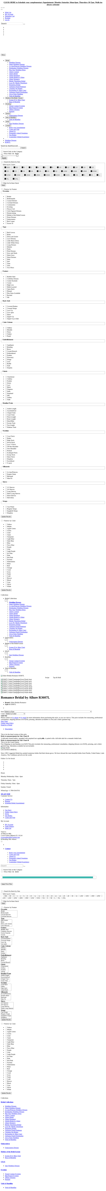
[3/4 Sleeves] (7, 1005)
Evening (10, 207)
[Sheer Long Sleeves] (7, 1008)
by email (23, 717)
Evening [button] (7, 657)
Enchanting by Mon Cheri (17, 630)
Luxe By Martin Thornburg (18, 623)
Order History (9, 826)
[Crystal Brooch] (5, 962)
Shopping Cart (9, 16)
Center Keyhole (12, 281)
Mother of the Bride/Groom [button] (14, 643)
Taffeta (9, 397)
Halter (9, 438)
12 (68, 167)
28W (38, 175)
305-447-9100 (5, 794)
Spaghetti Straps (12, 511)
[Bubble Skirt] (7, 929)
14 (76, 167)
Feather (9, 355)
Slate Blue (10, 541)
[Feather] (4, 970)
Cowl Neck (11, 436)
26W (28, 175)
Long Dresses (11, 245)
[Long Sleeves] (7, 1007)
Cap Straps (10, 507)
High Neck (10, 440)
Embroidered (11, 353)
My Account (9, 14)
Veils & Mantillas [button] (10, 668)
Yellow (9, 524)
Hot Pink (10, 557)
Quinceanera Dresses (16, 641)
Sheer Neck (11, 457)
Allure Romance (14, 615)
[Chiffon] (4, 968)
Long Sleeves (11, 491)
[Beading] (5, 959)
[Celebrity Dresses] (7, 931)
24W (18, 175)
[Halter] (6, 986)
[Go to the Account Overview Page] (1, 9)
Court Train (11, 415)
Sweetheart (10, 461)
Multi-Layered (11, 287)
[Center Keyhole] (7, 933)
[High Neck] (6, 988)
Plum (9, 564)
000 (8, 167)
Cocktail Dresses (12, 203)
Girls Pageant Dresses (14, 211)
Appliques (10, 345)
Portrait (9, 451)
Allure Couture (14, 612)
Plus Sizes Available (13, 293)
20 (8, 171)
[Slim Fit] (6, 999)
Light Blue (10, 539)
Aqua (9, 535)
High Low (10, 285)
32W (58, 175)
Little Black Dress (13, 241)
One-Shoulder (11, 448)
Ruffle (9, 364)
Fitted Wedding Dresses (17, 604)
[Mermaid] (6, 997)
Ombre (9, 334)
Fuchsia (9, 559)
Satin (8, 391)
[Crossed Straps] (6, 940)
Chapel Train (11, 413)
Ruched (9, 295)
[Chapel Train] (5, 979)
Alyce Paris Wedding (16, 634)
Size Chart (4, 721)
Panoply (11, 666)
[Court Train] (5, 981)
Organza (10, 389)
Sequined (10, 393)
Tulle (8, 399)
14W (65, 171)
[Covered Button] (6, 939)
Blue (8, 543)
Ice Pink (10, 553)
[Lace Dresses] (6, 926)
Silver (9, 584)
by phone (15, 717)
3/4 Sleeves (10, 489)
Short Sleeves (11, 495)
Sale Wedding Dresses (16, 655)
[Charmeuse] (4, 966)
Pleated (9, 291)
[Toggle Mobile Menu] (1, 841)
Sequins (9, 368)
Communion (11, 205)
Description (9, 729)
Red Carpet (10, 221)
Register (7, 18)
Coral (9, 570)
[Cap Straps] (6, 1012)
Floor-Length (11, 417)
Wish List (8, 12)
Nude (9, 574)
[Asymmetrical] (5, 977)
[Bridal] (9, 911)
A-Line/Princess (12, 472)
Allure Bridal (13, 613)
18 (93, 167)
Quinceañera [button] (9, 638)
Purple (9, 547)
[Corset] (7, 935)
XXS (67, 175)
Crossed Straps (12, 308)
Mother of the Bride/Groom (16, 215)
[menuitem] (55, 12)
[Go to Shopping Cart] (1, 7)
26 (32, 171)
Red (8, 566)
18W (85, 171)
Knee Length (11, 419)
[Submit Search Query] (24, 866)
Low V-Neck (11, 444)
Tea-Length (11, 425)
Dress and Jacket (12, 236)
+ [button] (6, 600)
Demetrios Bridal (14, 625)
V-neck (9, 463)
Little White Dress (13, 243)
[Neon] (3, 951)
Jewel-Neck (11, 442)
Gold (8, 576)
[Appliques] (5, 957)
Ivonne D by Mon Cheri (17, 647)
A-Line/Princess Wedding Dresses (20, 606)
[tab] (55, 617)
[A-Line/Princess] (6, 994)
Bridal (9, 196)
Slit (8, 297)
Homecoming (11, 213)
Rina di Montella (14, 649)
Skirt (8, 259)
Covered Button (12, 306)
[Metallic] (3, 950)
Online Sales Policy (7, 723)
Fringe (9, 359)
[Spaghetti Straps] (6, 1016)
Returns (7, 801)
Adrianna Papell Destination (18, 632)
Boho (9, 234)
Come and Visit (10, 817)
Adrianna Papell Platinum (17, 626)
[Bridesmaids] (9, 913)
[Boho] (6, 922)
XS (76, 175)
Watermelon (11, 561)
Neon (9, 332)
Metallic (9, 330)
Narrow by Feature (10, 189)
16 (84, 167)
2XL (16, 179)
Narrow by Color (10, 521)
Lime (9, 533)
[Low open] (6, 944)
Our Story (8, 810)
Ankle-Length (11, 409)
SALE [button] (7, 651)
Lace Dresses (11, 239)
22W (8, 175)
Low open (10, 312)
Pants (9, 249)
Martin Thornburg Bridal (17, 621)
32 (56, 171)
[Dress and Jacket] (6, 924)
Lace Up (10, 310)
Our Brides (8, 816)
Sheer (9, 314)
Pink (8, 555)
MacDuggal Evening (16, 663)
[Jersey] (4, 972)
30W (48, 175)
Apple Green (11, 528)
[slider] (94, 877)
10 (60, 167)
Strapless (10, 459)
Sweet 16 (10, 223)
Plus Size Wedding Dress (17, 610)
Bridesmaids (11, 198)
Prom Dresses (11, 217)
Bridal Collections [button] (11, 598)
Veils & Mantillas (14, 636)
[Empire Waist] (6, 996)
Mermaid (10, 476)
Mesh (9, 387)
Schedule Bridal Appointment (14, 803)
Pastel (9, 336)
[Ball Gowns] (6, 920)
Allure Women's (14, 619)
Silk (8, 395)
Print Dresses (11, 251)
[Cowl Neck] (6, 985)
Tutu (8, 265)
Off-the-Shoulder (12, 446)
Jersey (9, 383)
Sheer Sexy (10, 255)
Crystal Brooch (12, 351)
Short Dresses (11, 257)
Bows (9, 349)
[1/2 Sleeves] (7, 1003)
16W (75, 171)
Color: (3, 714)
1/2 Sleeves (10, 487)
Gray (8, 582)
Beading (10, 347)
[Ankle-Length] (5, 975)
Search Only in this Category (12, 151)
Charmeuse (10, 377)
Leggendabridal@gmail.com (10, 837)
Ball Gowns (11, 232)
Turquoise (10, 537)
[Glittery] (3, 948)
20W (95, 171)
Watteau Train (11, 427)
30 (48, 171)
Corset (9, 283)
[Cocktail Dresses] (9, 916)
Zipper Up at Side (13, 319)
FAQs (7, 814)
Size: (2, 711)
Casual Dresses (12, 201)
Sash (8, 366)
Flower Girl (11, 209)
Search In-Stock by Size (12, 162)
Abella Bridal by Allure (16, 617)
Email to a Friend (6, 725)
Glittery (9, 328)
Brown (9, 578)
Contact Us (8, 799)
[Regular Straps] (6, 1014)
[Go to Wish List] (4, 7)
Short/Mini (10, 421)
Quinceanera (11, 219)
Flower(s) (10, 357)
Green (9, 530)
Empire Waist (11, 474)
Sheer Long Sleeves (13, 493)
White (9, 586)
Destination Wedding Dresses (18, 608)
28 (40, 171)
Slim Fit (9, 478)
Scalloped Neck (12, 453)
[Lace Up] (6, 942)
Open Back (10, 289)
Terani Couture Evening (17, 661)
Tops (8, 263)
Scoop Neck (11, 455)
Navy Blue (10, 545)
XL (8, 179)
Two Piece (10, 267)
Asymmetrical (11, 411)
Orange (9, 568)
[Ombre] (3, 953)
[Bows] (5, 961)
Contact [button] (8, 849)
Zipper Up (10, 317)
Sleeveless (10, 498)
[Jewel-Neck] (6, 990)
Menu (3, 55)
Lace (8, 361)
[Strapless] (6, 1017)
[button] (7, 60)
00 (17, 167)
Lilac (8, 549)
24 (24, 171)
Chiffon (9, 379)
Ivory (9, 572)
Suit (8, 261)
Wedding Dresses (15, 602)
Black (9, 580)
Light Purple (11, 551)
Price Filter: (8, 153)
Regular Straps (12, 509)
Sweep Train (11, 423)
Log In (7, 20)
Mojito (9, 526)
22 (16, 171)
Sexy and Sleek (12, 253)
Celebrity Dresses (13, 279)
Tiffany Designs (14, 664)
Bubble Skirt (11, 277)
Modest (9, 247)
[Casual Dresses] (9, 915)
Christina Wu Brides (15, 628)
